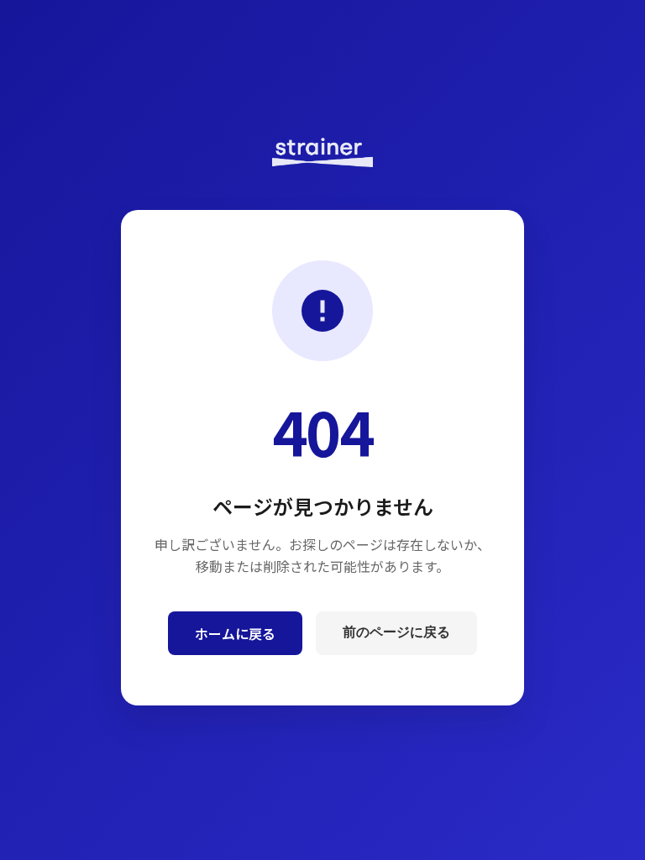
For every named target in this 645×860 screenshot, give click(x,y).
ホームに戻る (235, 633)
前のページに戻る (396, 632)
